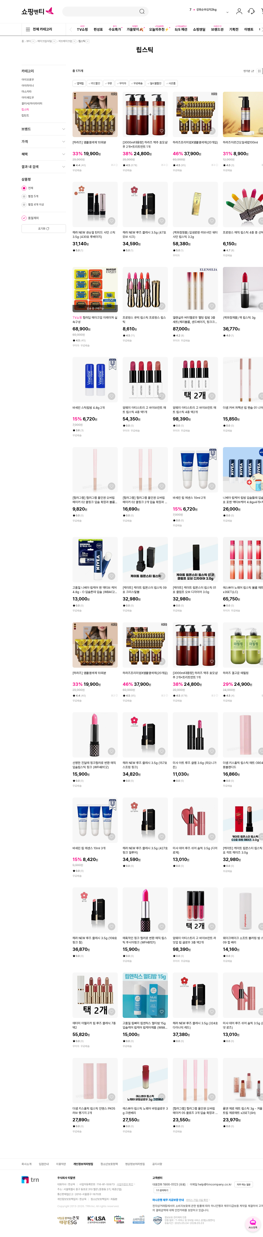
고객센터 (251, 11)
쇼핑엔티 (38, 11)
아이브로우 (28, 79)
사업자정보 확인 (125, 1184)
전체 (30, 188)
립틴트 (25, 115)
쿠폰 (109, 83)
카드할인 (95, 83)
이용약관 (61, 1164)
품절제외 (33, 218)
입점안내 (44, 1164)
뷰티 (29, 41)
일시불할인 (155, 83)
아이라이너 (28, 85)
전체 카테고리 (42, 29)
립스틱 (82, 41)
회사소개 (26, 1164)
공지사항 (157, 1164)
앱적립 (80, 83)
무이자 (122, 83)
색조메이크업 (66, 41)
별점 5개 (33, 196)
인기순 (247, 71)
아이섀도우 (28, 97)
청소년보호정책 (109, 1164)
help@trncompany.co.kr (215, 1184)
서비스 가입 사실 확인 (197, 1200)
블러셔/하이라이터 (32, 103)
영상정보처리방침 (135, 1164)
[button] (71, 29)
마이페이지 (239, 11)
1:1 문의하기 (162, 1190)
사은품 (172, 83)
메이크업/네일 (45, 41)
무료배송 (138, 83)
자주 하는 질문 (243, 1184)
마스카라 (26, 91)
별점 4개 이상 (36, 204)
